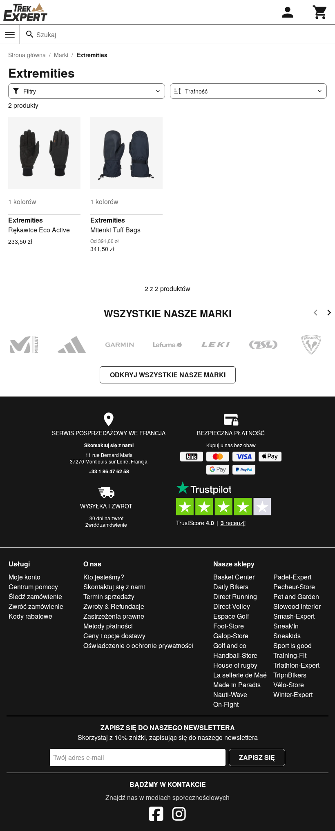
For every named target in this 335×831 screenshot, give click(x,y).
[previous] (316, 314)
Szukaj (46, 34)
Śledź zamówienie (35, 596)
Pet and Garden (296, 596)
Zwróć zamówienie (106, 524)
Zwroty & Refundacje (113, 606)
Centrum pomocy (33, 586)
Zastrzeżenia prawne (113, 616)
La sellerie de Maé (240, 675)
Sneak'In (286, 625)
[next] (329, 314)
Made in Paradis (237, 684)
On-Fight (226, 704)
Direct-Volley (231, 606)
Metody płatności (108, 625)
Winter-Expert (293, 694)
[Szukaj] (30, 34)
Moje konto (24, 576)
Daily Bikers (230, 586)
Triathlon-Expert (296, 665)
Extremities (25, 220)
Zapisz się (257, 757)
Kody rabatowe (30, 616)
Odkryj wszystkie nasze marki (168, 374)
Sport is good (292, 645)
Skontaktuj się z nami (109, 445)
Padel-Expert (292, 576)
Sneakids (287, 635)
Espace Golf (231, 616)
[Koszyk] (320, 12)
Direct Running (235, 596)
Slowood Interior (297, 606)
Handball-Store (235, 655)
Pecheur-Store (294, 586)
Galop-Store (230, 635)
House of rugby (235, 665)
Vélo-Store (288, 684)
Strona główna (27, 55)
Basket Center (234, 576)
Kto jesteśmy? (103, 576)
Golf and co (229, 645)
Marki (61, 55)
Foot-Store (228, 625)
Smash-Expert (294, 616)
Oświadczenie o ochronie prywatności (138, 645)
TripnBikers (289, 675)
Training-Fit (289, 655)
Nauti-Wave (230, 694)
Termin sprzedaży (108, 596)
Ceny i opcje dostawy (114, 635)
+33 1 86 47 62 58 (109, 471)
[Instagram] (179, 815)
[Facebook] (156, 815)
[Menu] (10, 35)
